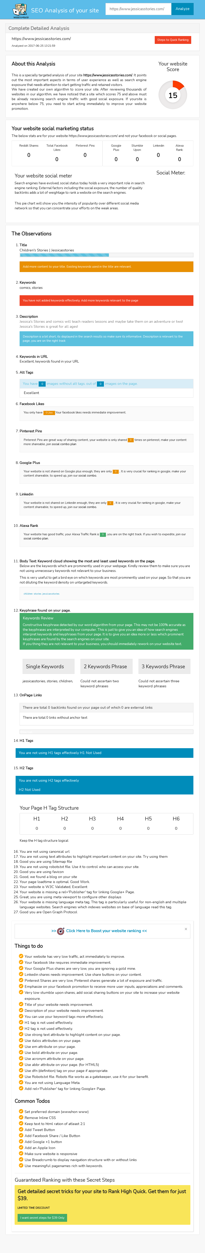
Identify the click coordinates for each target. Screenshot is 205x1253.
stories (37, 593)
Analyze (182, 8)
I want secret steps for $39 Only (42, 1218)
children (28, 593)
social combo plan (64, 444)
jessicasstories (50, 593)
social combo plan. (36, 538)
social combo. (87, 476)
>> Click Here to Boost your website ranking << (99, 930)
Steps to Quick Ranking (173, 40)
